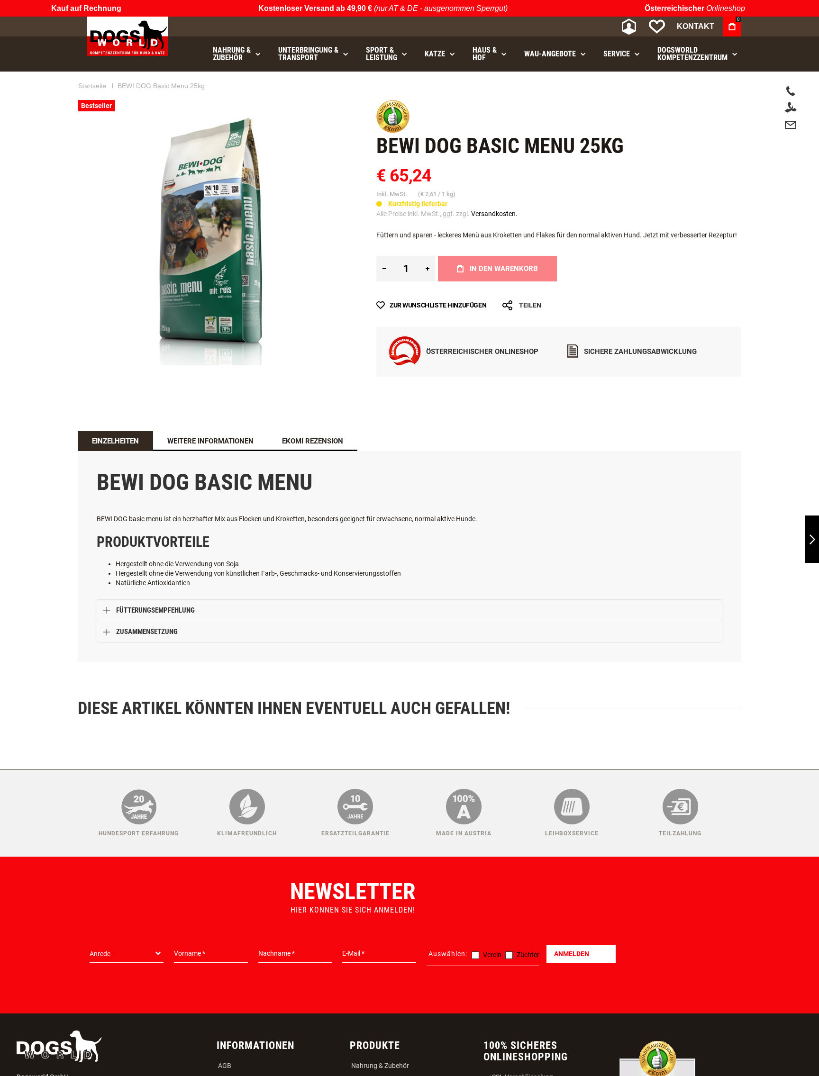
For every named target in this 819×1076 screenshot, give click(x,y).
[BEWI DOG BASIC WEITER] (812, 539)
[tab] (115, 441)
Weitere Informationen (210, 441)
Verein (492, 954)
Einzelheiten (115, 441)
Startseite (92, 86)
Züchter (528, 954)
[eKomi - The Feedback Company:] (393, 131)
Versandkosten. (494, 213)
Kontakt (695, 26)
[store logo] (127, 36)
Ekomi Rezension (312, 441)
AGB (224, 1065)
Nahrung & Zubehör (380, 1065)
